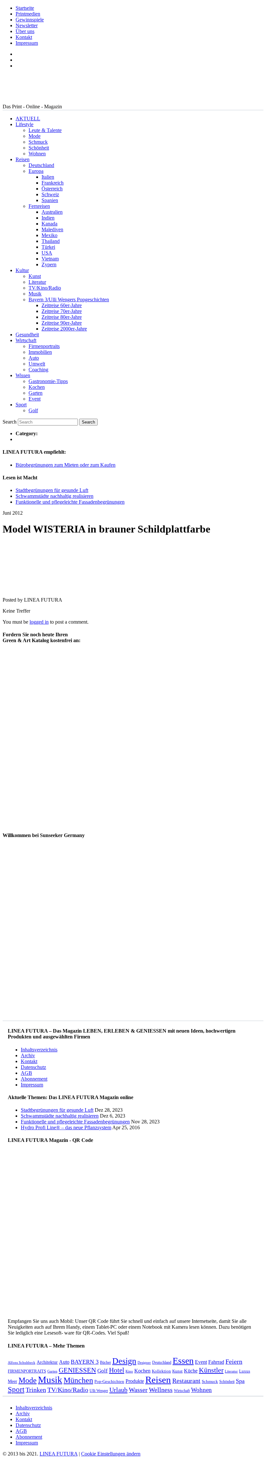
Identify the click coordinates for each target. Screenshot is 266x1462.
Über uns (25, 31)
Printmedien (28, 14)
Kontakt (24, 37)
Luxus (244, 1371)
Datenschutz (33, 1067)
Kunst (35, 276)
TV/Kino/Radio (45, 288)
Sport (21, 404)
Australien (52, 212)
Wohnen (37, 153)
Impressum (27, 43)
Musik (35, 293)
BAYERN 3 (85, 1362)
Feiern (233, 1361)
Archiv (28, 1055)
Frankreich (53, 183)
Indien (48, 218)
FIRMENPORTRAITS (27, 1371)
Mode (35, 136)
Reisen (23, 159)
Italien (48, 177)
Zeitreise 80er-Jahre (62, 317)
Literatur (37, 282)
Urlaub (118, 1389)
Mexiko (49, 235)
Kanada (49, 223)
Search (10, 422)
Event (35, 398)
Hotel (116, 1370)
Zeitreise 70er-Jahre (62, 311)
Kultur (22, 270)
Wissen (23, 375)
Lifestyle (24, 124)
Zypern (49, 264)
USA (47, 253)
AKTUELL (28, 118)
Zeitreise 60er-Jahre (62, 305)
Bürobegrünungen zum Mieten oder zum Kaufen (65, 465)
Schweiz (50, 194)
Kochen (37, 387)
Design (124, 1361)
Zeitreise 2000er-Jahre (64, 328)
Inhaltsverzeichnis (39, 1049)
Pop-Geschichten (109, 1381)
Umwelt (37, 363)
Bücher (105, 1362)
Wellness (161, 1389)
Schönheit (39, 147)
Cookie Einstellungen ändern (110, 1453)
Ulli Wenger (99, 1390)
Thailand (51, 241)
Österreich (52, 188)
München (78, 1380)
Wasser (138, 1389)
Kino (129, 1371)
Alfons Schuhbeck (21, 1362)
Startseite (25, 8)
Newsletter (27, 25)
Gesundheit (27, 334)
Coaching (38, 369)
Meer (12, 1381)
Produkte (135, 1381)
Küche (191, 1371)
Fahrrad (216, 1362)
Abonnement (34, 1079)
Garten (35, 393)
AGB (26, 1073)
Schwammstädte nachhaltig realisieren (54, 496)
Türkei (48, 247)
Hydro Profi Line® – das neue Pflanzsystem (66, 1127)
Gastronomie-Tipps (48, 381)
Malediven (52, 229)
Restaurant (186, 1380)
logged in (39, 622)
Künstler (211, 1370)
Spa (240, 1381)
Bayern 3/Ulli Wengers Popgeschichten (69, 299)
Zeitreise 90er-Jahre (62, 323)
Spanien (50, 200)
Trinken (36, 1389)
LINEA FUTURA (59, 1453)
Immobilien (40, 352)
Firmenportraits (44, 346)
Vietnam (50, 258)
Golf (33, 410)
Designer (144, 1362)
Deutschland (41, 165)
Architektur (47, 1362)
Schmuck (38, 142)
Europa (36, 171)
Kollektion (161, 1371)
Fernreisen (39, 206)
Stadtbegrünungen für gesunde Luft (52, 490)
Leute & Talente (45, 130)
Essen (183, 1361)
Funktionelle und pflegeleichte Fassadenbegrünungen (70, 502)
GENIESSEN (77, 1370)
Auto (34, 358)
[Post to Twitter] (12, 589)
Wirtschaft (26, 340)
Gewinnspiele (30, 19)
